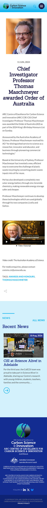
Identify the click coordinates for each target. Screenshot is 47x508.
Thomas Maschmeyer (15, 280)
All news (38, 320)
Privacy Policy (24, 503)
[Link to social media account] (24, 490)
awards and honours (22, 276)
